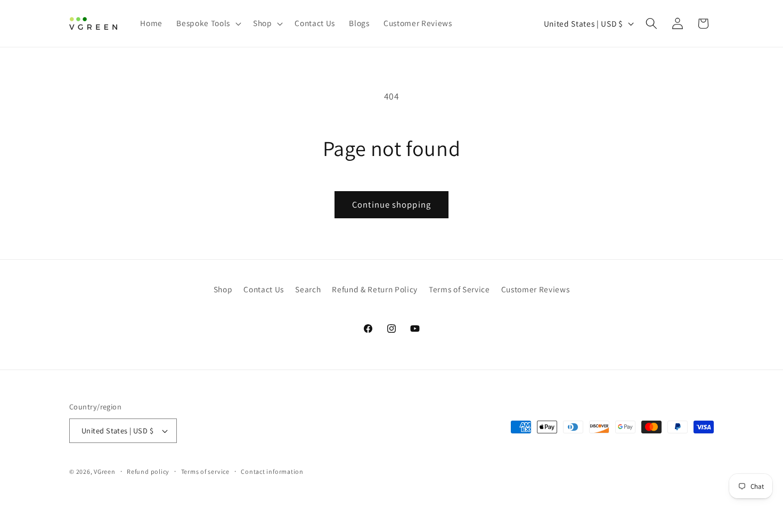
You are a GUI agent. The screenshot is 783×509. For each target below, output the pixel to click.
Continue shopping (391, 204)
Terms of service (205, 471)
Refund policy (148, 471)
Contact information (272, 471)
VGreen (105, 471)
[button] (207, 23)
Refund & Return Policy (375, 289)
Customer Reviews (535, 289)
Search (308, 289)
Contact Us (263, 289)
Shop (223, 289)
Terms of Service (459, 289)
